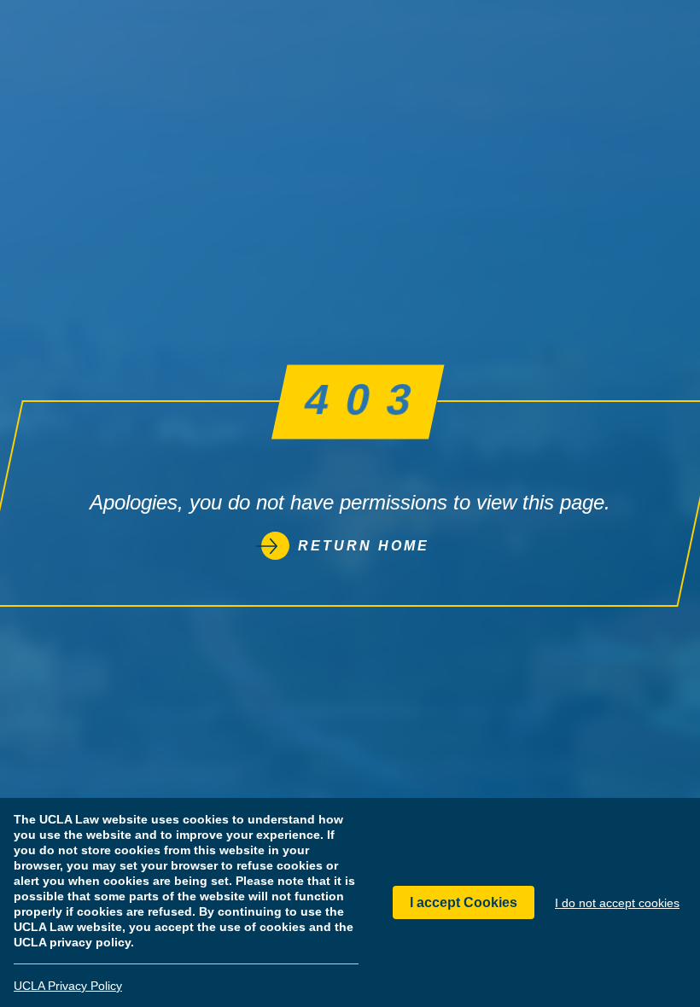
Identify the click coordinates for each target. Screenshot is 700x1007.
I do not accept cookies (617, 903)
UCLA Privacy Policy (68, 985)
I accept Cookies (463, 902)
